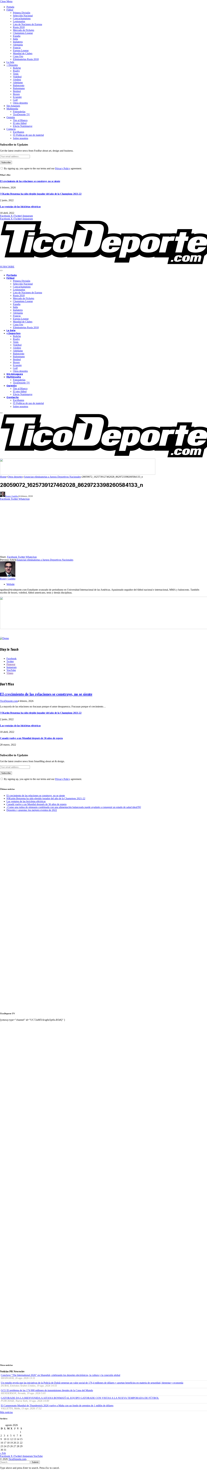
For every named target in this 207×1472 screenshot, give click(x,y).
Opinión (10, 117)
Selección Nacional (23, 15)
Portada (10, 6)
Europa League (21, 50)
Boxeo (16, 94)
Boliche (17, 68)
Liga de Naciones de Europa (27, 24)
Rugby (16, 70)
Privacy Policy (62, 168)
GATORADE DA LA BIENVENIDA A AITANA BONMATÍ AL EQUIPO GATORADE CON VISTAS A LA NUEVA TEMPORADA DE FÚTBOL (80, 1398)
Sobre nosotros (20, 138)
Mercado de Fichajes (23, 30)
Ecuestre (17, 97)
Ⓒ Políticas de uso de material (28, 135)
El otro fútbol (20, 123)
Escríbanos (18, 132)
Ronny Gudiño (11, 496)
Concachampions (22, 18)
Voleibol (17, 76)
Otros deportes (20, 102)
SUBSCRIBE (7, 266)
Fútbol (9, 9)
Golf (15, 100)
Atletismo (18, 82)
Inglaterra (18, 41)
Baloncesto (18, 85)
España (16, 36)
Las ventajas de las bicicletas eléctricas (20, 206)
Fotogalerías (19, 111)
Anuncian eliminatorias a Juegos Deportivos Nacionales (44, 559)
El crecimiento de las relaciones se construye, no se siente (30, 181)
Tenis (15, 73)
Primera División (21, 12)
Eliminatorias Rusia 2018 (26, 59)
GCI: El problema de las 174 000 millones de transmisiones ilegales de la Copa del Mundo (47, 1390)
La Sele (10, 62)
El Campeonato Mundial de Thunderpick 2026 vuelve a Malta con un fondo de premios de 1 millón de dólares (57, 1405)
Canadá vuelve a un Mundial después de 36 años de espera (31, 738)
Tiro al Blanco (20, 120)
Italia (15, 38)
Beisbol (17, 91)
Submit (35, 1462)
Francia (17, 47)
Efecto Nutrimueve (22, 126)
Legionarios (19, 21)
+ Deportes (12, 65)
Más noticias (6, 1412)
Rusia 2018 (19, 27)
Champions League (23, 33)
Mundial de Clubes (22, 53)
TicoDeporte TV (21, 114)
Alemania (18, 44)
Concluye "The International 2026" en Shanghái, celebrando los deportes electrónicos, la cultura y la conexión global (60, 1375)
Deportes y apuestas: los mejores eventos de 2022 (31, 810)
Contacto (11, 129)
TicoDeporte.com (9, 701)
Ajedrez (17, 79)
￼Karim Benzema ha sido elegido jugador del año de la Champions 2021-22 (41, 193)
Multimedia (12, 108)
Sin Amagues (13, 105)
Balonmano (19, 88)
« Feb (3, 1453)
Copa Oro (18, 56)
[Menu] (1, 270)
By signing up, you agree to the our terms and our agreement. (42, 168)
